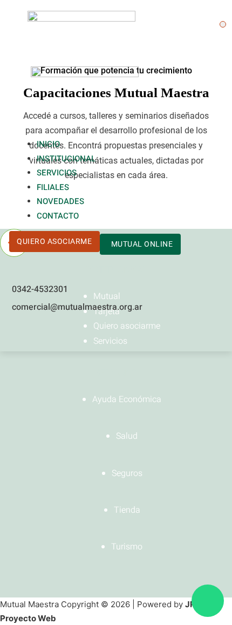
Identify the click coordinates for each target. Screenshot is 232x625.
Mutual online (142, 244)
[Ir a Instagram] (35, 333)
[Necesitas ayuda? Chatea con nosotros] (208, 601)
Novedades (60, 201)
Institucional (66, 159)
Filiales (53, 187)
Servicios (57, 173)
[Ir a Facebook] (15, 333)
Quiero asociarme (54, 241)
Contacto (58, 216)
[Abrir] (223, 24)
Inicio (48, 144)
